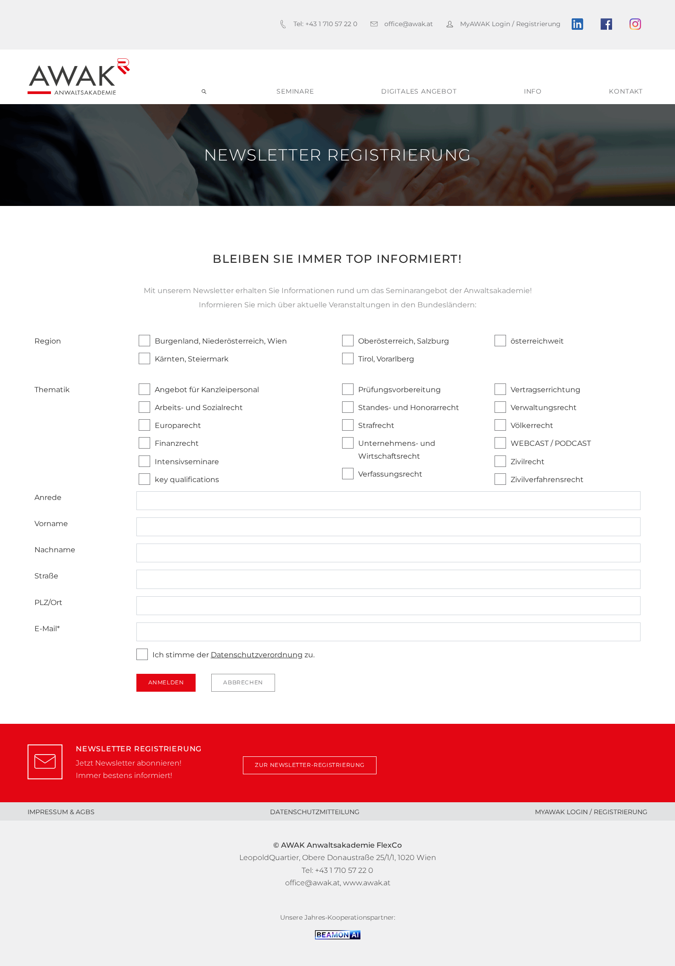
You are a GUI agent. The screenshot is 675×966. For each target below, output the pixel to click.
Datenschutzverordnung (257, 654)
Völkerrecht (532, 425)
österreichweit (537, 341)
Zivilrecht (528, 461)
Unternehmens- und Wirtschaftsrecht (396, 449)
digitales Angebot (419, 91)
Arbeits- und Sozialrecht (199, 407)
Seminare (295, 91)
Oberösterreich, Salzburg (403, 341)
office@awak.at (312, 882)
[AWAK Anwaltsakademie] (79, 76)
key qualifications (187, 479)
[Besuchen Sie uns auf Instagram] (638, 24)
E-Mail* (47, 628)
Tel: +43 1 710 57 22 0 (337, 870)
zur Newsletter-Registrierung (310, 764)
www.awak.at (366, 882)
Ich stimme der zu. (233, 654)
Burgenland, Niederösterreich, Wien (221, 341)
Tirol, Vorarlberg (386, 359)
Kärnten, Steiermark (192, 359)
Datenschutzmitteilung (315, 812)
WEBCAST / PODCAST (551, 443)
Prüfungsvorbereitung (399, 389)
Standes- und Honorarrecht (408, 407)
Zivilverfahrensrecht (547, 479)
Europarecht (178, 425)
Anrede (48, 497)
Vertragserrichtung (545, 389)
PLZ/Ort (48, 602)
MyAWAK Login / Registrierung (591, 812)
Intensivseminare (187, 461)
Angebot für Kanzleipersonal (207, 389)
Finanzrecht (177, 443)
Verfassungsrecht (390, 474)
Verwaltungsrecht (544, 407)
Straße (46, 576)
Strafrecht (376, 425)
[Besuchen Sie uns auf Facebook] (610, 24)
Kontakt (626, 91)
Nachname (54, 549)
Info (533, 91)
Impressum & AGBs (61, 812)
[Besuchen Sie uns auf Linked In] (581, 24)
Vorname (51, 523)
